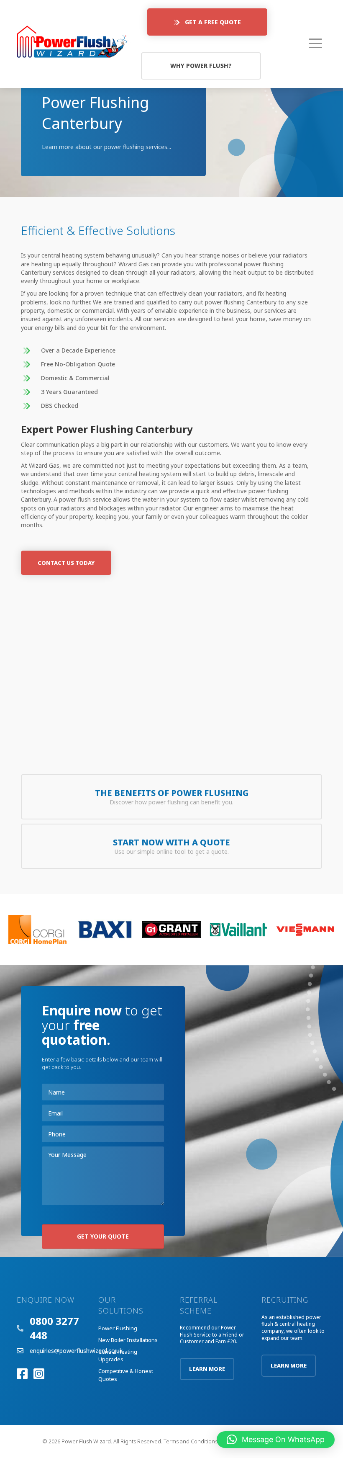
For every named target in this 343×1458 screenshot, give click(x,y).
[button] (207, 22)
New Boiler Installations (128, 1340)
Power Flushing (117, 1328)
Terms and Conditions (191, 1441)
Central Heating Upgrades (117, 1355)
